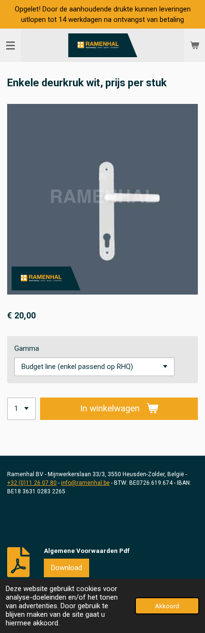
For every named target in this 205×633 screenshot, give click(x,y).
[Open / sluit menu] (10, 45)
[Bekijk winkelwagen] (194, 45)
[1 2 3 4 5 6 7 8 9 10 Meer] (21, 409)
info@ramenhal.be (85, 483)
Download (66, 567)
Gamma (26, 348)
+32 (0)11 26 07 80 (32, 483)
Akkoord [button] (167, 606)
